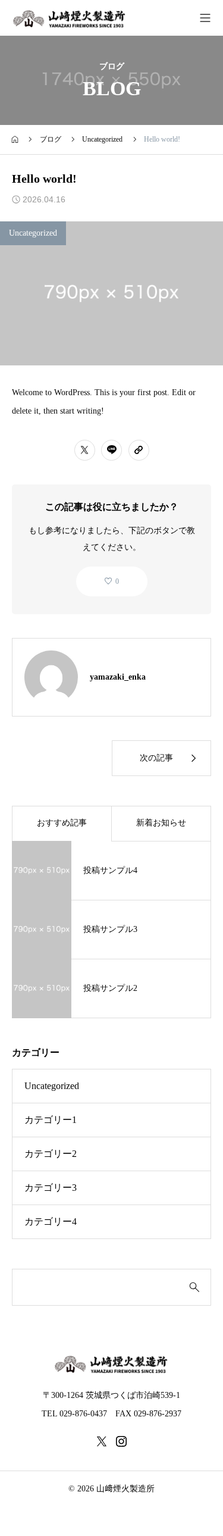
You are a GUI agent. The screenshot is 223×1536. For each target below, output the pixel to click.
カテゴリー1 (50, 1120)
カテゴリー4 (50, 1221)
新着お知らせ (161, 822)
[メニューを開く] (205, 18)
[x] (101, 1441)
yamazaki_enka (118, 676)
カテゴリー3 (50, 1187)
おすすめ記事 (62, 822)
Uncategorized (33, 233)
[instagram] (121, 1441)
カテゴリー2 (50, 1154)
